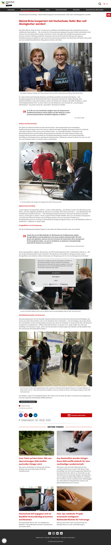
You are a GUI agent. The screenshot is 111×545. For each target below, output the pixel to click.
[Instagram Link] (53, 533)
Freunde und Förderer (68, 537)
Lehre (48, 10)
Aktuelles (76, 10)
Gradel (48, 420)
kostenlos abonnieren (78, 415)
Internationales (61, 10)
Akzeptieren (56, 273)
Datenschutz (55, 537)
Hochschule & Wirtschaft (94, 10)
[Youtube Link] (61, 533)
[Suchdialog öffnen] (99, 3)
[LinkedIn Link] (57, 533)
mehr (56, 280)
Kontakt (47, 537)
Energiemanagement (28, 420)
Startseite (11, 10)
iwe (37, 420)
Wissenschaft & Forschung (30, 10)
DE (104, 4)
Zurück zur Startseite (28, 402)
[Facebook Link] (49, 533)
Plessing (42, 420)
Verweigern (56, 277)
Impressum (39, 537)
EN (107, 4)
